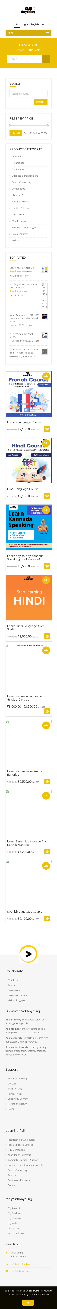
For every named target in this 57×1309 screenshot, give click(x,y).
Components (18, 188)
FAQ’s (11, 1108)
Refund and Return (17, 1103)
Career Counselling (21, 182)
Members (13, 980)
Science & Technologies (24, 227)
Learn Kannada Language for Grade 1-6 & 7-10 (28, 696)
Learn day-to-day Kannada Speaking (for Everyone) (28, 551)
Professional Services (19, 1180)
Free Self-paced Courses (20, 1144)
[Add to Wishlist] (32, 429)
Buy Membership (16, 1149)
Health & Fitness (20, 201)
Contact (12, 1083)
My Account (14, 1208)
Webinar (16, 240)
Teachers (12, 985)
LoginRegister (31, 24)
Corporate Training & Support (23, 1159)
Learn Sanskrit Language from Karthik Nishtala (28, 836)
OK (27, 1302)
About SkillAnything (17, 1078)
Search (40, 102)
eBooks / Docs (19, 195)
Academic (17, 156)
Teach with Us (15, 1175)
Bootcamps (18, 169)
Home (20, 50)
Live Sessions (19, 214)
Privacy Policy (15, 1093)
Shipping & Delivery (18, 1098)
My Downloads (15, 1218)
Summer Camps (20, 233)
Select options (25, 711)
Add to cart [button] (25, 429)
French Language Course (29, 416)
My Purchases (15, 1213)
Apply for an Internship (19, 1154)
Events (11, 1185)
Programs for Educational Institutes (26, 1164)
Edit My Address (16, 1233)
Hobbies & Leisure (21, 208)
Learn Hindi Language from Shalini (28, 621)
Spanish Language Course (28, 905)
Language (19, 162)
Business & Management (25, 175)
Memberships (19, 220)
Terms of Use (15, 1088)
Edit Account (14, 1228)
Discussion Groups (17, 995)
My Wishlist (13, 1223)
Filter (16, 132)
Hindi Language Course (28, 482)
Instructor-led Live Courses (21, 1139)
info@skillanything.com (22, 1271)
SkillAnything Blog (17, 1000)
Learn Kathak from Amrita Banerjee (28, 766)
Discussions (14, 990)
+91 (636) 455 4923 (21, 1263)
